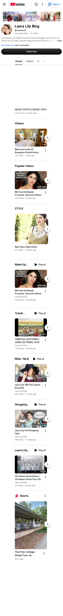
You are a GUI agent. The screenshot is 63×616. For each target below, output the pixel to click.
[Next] (47, 138)
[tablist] (31, 61)
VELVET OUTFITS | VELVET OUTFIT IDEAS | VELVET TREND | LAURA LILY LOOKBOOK (31, 109)
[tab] (18, 61)
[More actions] (45, 150)
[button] (43, 61)
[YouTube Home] (17, 4)
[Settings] (42, 4)
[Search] (36, 4)
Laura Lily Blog (21, 297)
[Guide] (4, 4)
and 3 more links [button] (22, 45)
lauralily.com (9, 45)
